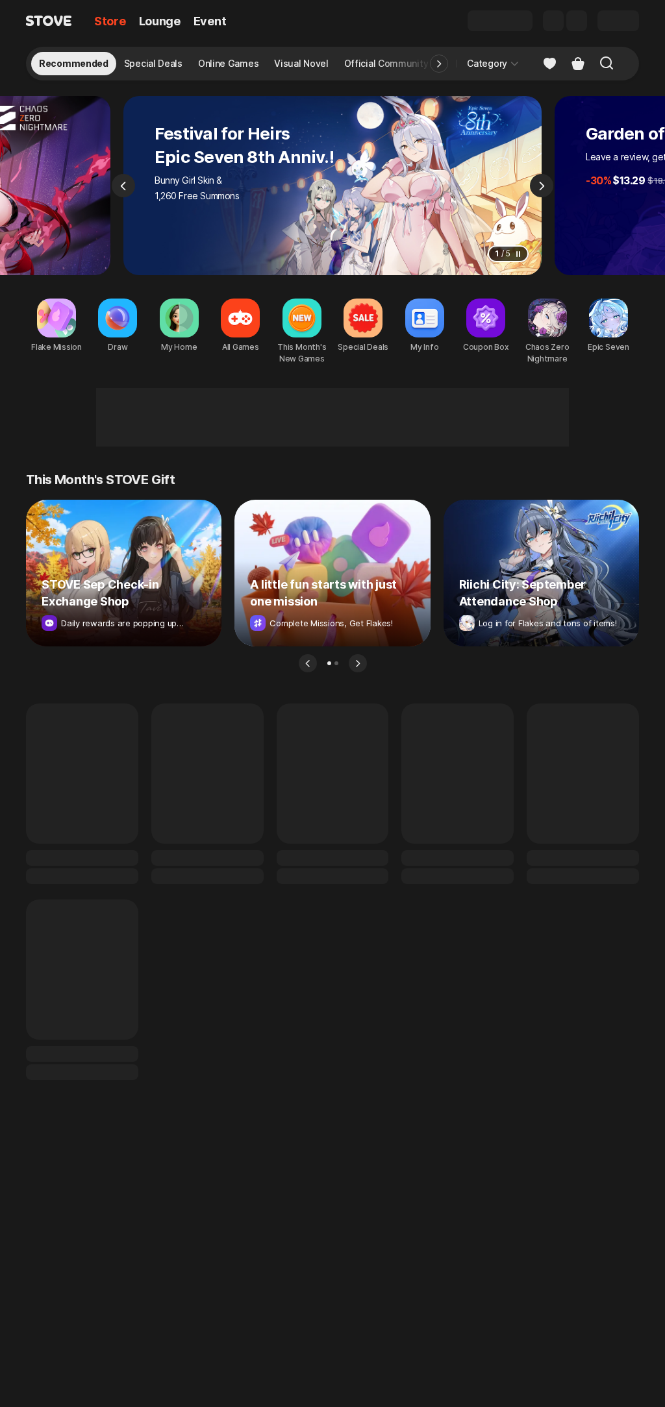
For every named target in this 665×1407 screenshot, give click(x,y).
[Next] (541, 185)
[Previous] (123, 185)
